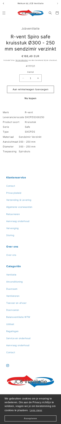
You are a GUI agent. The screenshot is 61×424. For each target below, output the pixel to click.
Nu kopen (30, 98)
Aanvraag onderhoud (18, 221)
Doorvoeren (12, 310)
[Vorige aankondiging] (3, 3)
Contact (10, 185)
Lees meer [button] (36, 410)
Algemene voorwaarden (19, 207)
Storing (10, 235)
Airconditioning (14, 281)
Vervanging (12, 228)
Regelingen (12, 331)
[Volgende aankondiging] (57, 3)
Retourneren (13, 214)
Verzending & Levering (18, 200)
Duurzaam (12, 289)
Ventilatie (11, 274)
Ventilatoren (12, 296)
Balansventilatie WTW (18, 317)
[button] (3, 13)
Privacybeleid (13, 193)
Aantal (30, 72)
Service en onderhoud (18, 338)
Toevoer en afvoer (16, 303)
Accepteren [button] (30, 418)
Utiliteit (10, 324)
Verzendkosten (21, 60)
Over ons (11, 255)
